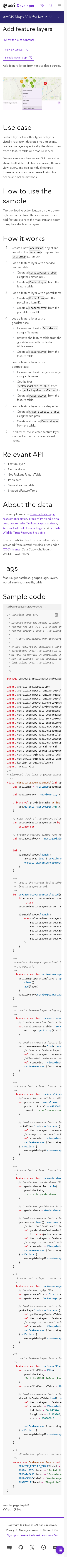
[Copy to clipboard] (56, 614)
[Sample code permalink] (50, 597)
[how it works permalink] (47, 239)
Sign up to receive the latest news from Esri (32, 1535)
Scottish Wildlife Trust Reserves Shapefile (31, 530)
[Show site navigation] (59, 5)
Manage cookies (28, 1530)
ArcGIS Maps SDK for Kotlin (25, 17)
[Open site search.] (50, 5)
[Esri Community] (9, 1547)
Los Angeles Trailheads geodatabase (33, 523)
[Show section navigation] (59, 17)
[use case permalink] (34, 128)
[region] (32, 1052)
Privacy (10, 1530)
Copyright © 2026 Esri (21, 1525)
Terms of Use (50, 1530)
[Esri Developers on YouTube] (55, 1547)
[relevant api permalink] (46, 455)
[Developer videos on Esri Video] (43, 1547)
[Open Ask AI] (42, 5)
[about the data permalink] (55, 505)
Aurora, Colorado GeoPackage (23, 528)
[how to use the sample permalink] (29, 201)
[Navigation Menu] (60, 1550)
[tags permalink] (20, 569)
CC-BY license (12, 549)
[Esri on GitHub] (20, 1547)
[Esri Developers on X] (32, 1547)
